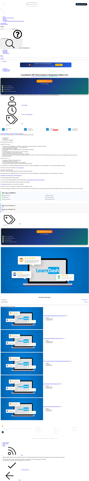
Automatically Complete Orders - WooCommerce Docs (11, 175)
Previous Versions (14, 133)
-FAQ (55, 427)
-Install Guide (56, 429)
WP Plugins (10, 21)
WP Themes (5, 21)
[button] (17, 38)
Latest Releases (38, 430)
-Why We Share (57, 430)
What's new (12, 17)
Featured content (6, 17)
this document (21, 167)
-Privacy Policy (74, 429)
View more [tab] (13, 306)
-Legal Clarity (74, 430)
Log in (1, 56)
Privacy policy (5, 443)
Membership (37, 429)
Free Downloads (20, 21)
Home (4, 16)
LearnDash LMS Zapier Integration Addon (51, 383)
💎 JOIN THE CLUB (81, 4)
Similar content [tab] (3, 306)
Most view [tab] (8, 306)
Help (4, 444)
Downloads (5, 20)
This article (4, 184)
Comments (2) (20, 133)
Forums (4, 19)
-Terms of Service (75, 427)
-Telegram (55, 433)
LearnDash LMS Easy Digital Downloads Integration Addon (57, 361)
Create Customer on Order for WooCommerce (35, 179)
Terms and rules (6, 442)
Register (2, 58)
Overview (2, 133)
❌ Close (5, 61)
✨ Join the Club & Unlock (44, 81)
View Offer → (59, 64)
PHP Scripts (15, 21)
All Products (37, 427)
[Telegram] (3, 432)
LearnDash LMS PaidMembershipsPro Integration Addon (54, 315)
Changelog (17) (8, 133)
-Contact (55, 431)
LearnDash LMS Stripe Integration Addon (51, 406)
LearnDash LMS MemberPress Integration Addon (52, 338)
